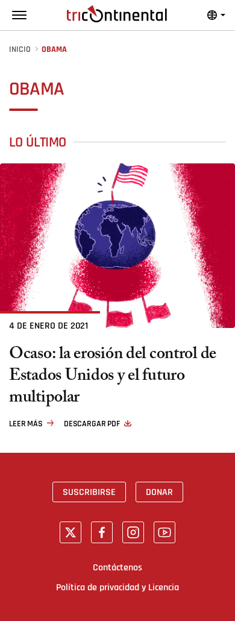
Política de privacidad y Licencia (117, 587)
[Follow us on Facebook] (102, 532)
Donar (159, 492)
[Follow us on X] (70, 532)
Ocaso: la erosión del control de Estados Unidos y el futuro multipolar (112, 377)
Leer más (26, 424)
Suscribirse (89, 492)
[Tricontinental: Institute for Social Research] (117, 14)
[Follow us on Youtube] (164, 532)
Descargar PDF (92, 424)
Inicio (20, 49)
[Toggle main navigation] (19, 15)
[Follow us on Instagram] (133, 532)
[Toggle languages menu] (216, 15)
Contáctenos (117, 567)
